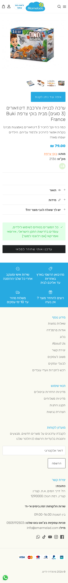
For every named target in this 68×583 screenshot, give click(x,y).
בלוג (62, 337)
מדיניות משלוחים (54, 398)
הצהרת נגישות (56, 412)
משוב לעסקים (56, 357)
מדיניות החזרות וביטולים (49, 392)
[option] (34, 45)
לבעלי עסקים (56, 363)
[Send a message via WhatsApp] (5, 577)
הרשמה (56, 463)
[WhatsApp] (38, 537)
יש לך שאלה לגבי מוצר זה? (43, 210)
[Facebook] (62, 537)
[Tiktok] (44, 537)
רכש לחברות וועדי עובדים (48, 370)
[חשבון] (10, 6)
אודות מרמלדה (55, 330)
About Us (58, 343)
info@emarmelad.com (43, 528)
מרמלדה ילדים (49, 571)
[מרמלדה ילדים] (35, 7)
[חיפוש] (57, 6)
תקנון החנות (57, 405)
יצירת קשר (58, 350)
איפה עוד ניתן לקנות (48, 97)
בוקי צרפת (50, 154)
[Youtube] (50, 537)
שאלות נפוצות (56, 323)
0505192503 (15, 523)
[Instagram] (56, 537)
